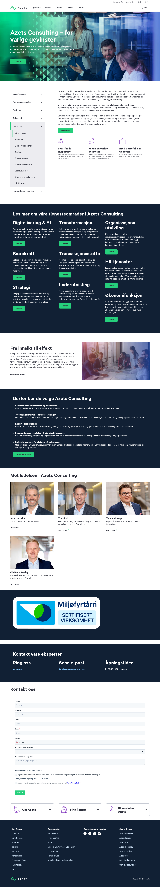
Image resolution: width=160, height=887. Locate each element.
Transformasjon (21, 158)
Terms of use (53, 856)
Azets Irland (124, 842)
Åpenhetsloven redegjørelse (60, 860)
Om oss (59, 8)
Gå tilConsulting (22, 133)
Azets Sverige (125, 851)
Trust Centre (53, 838)
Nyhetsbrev (17, 865)
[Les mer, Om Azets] (50, 809)
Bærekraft (19, 140)
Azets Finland (125, 838)
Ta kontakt (18, 61)
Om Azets (16, 833)
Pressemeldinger (19, 860)
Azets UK (123, 856)
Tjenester (35, 8)
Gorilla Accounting (127, 865)
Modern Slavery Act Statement (61, 847)
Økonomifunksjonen (23, 146)
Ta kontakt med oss (17, 375)
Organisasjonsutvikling (25, 177)
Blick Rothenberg (127, 860)
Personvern (53, 833)
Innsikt (81, 8)
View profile (16, 527)
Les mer (19, 244)
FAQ (13, 869)
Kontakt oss (116, 2)
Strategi (18, 152)
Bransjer (48, 8)
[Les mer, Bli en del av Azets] (145, 809)
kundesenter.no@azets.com (72, 669)
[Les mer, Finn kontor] (97, 809)
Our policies (53, 851)
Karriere (70, 8)
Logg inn (128, 2)
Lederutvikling (21, 171)
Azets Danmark (126, 833)
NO (138, 2)
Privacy (51, 842)
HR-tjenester (20, 183)
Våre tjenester (18, 838)
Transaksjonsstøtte (23, 165)
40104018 (17, 669)
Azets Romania (126, 847)
